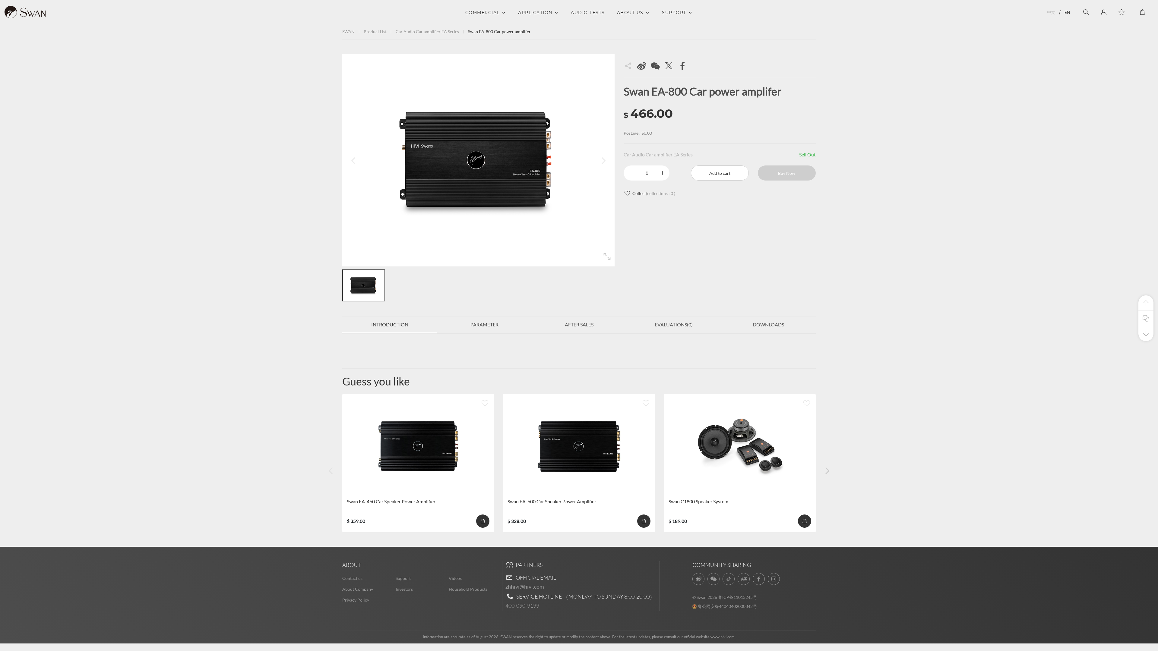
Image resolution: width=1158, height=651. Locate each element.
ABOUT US (630, 12)
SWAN (348, 31)
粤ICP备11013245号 (737, 597)
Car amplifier (428, 31)
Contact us (352, 578)
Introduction (389, 324)
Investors (404, 589)
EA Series (450, 31)
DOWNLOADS (768, 324)
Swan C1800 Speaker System (698, 501)
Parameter (484, 324)
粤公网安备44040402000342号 (727, 606)
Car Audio (405, 31)
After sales (579, 324)
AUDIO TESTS (588, 12)
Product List (375, 31)
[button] (827, 470)
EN (1067, 12)
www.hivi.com (722, 636)
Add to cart (719, 173)
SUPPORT (674, 12)
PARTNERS (529, 564)
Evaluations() (674, 324)
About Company (357, 589)
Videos (455, 578)
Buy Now (786, 173)
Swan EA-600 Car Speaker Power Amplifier (552, 501)
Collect (653, 193)
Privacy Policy (355, 599)
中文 (1051, 12)
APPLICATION (535, 12)
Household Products (468, 589)
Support (403, 578)
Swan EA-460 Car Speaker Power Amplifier (391, 501)
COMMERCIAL (482, 12)
